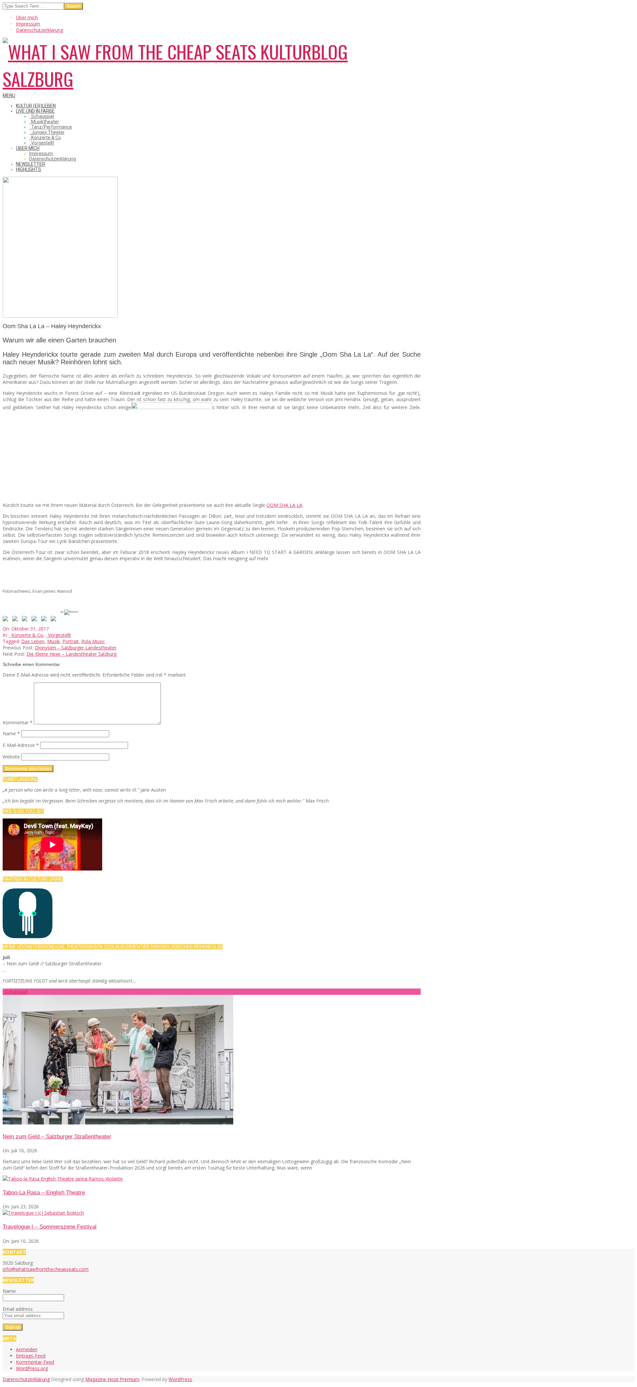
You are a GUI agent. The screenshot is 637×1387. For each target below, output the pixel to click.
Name (11, 733)
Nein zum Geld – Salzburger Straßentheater (57, 1136)
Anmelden (26, 1349)
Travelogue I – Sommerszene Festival (50, 1227)
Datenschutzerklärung (26, 1379)
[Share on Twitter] (16, 620)
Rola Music (93, 641)
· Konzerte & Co (26, 635)
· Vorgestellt (58, 635)
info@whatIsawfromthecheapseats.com (46, 1269)
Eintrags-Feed (30, 1356)
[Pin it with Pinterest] (35, 620)
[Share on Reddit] (26, 620)
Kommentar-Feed (35, 1362)
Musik (53, 641)
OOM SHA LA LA (284, 505)
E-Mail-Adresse (21, 745)
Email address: (18, 1309)
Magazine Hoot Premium (112, 1379)
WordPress (180, 1379)
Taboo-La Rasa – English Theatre (44, 1192)
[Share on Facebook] (7, 620)
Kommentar (18, 722)
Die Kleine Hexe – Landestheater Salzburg (71, 654)
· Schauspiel (15, 992)
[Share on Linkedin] (45, 620)
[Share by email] (55, 620)
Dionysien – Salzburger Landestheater (75, 647)
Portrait (70, 641)
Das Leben (32, 641)
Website (11, 757)
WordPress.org (32, 1368)
